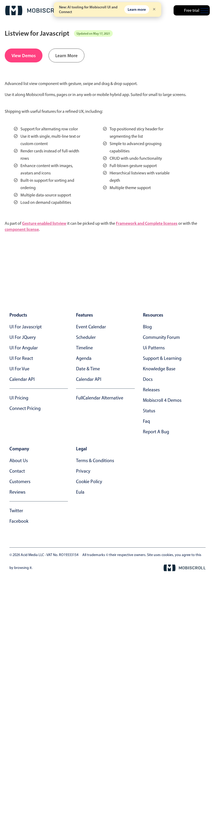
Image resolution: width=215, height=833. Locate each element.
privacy (83, 471)
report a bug (156, 432)
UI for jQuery (22, 337)
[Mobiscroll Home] (35, 10)
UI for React (21, 358)
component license (22, 229)
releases (151, 390)
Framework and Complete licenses (147, 223)
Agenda (84, 358)
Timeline (84, 348)
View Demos (24, 55)
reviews (17, 492)
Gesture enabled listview (44, 223)
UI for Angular (23, 348)
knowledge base (159, 369)
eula (80, 492)
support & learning (162, 358)
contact (17, 471)
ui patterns (154, 348)
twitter (16, 511)
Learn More (66, 55)
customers (19, 481)
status (149, 411)
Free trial (191, 10)
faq (146, 421)
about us (18, 460)
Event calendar (91, 327)
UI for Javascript (25, 327)
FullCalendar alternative (99, 398)
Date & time (88, 369)
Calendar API (22, 379)
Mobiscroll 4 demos (162, 400)
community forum (161, 337)
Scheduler (86, 337)
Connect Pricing (25, 408)
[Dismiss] (154, 9)
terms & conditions (95, 460)
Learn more (137, 9)
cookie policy (89, 481)
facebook (18, 521)
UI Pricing (18, 398)
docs (148, 379)
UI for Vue (19, 369)
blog (147, 327)
